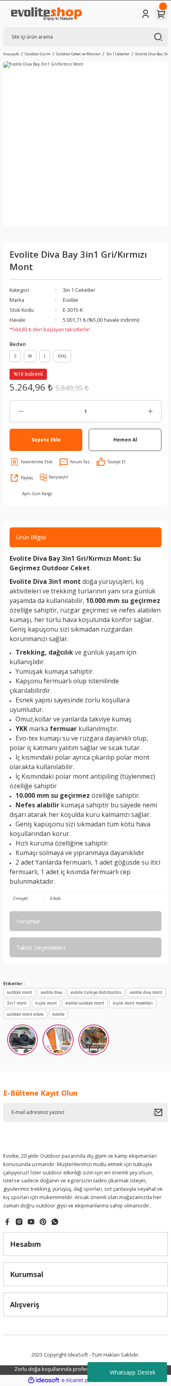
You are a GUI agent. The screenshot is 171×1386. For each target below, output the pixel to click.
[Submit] (161, 1112)
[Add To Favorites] (31, 462)
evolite (58, 1014)
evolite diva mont (146, 992)
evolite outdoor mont (85, 1003)
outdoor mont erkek (25, 1014)
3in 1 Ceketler (79, 290)
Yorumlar (28, 921)
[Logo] (46, 14)
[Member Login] (145, 14)
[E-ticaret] (84, 1380)
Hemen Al (125, 439)
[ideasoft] (44, 1380)
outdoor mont (19, 992)
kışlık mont (46, 1003)
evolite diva (51, 992)
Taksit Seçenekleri (40, 947)
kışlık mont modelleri (133, 1003)
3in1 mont (17, 1003)
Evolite (70, 299)
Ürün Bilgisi (31, 537)
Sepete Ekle (46, 439)
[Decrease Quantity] (21, 411)
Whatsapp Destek (132, 1372)
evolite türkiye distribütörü (96, 992)
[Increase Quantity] (150, 411)
